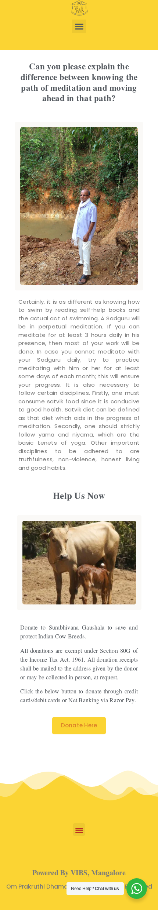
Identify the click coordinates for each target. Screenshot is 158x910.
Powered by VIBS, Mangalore (79, 872)
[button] (79, 27)
